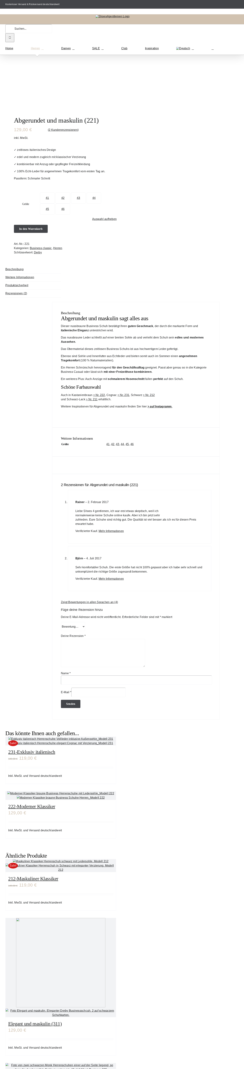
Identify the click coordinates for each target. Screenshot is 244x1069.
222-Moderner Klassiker (31, 806)
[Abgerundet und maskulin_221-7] (56, 83)
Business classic (41, 248)
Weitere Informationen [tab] (19, 277)
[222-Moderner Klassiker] (61, 795)
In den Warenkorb (31, 228)
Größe (25, 204)
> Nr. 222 (99, 395)
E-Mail (66, 692)
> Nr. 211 (92, 399)
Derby (38, 252)
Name (66, 673)
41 (47, 197)
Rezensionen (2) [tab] (16, 293)
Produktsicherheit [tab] (16, 285)
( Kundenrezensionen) (63, 129)
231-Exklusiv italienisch (31, 752)
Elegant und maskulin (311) (35, 1023)
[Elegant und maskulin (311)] (61, 967)
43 (78, 197)
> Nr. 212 (149, 395)
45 (47, 209)
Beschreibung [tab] (14, 269)
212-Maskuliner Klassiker (33, 878)
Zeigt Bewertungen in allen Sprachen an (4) (89, 602)
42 (62, 197)
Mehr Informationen (111, 531)
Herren (57, 248)
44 (94, 197)
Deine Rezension (73, 635)
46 (62, 209)
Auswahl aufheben (104, 219)
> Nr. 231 (123, 395)
